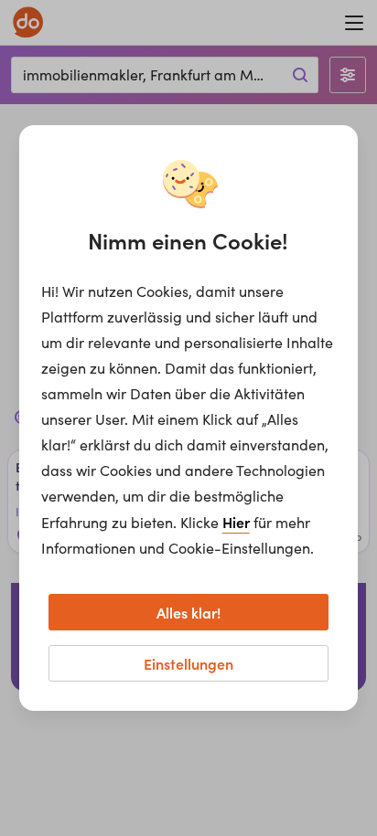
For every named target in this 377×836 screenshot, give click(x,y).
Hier (236, 522)
